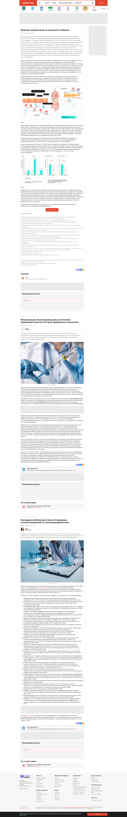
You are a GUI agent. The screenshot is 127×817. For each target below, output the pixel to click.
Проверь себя (40, 801)
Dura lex (57, 783)
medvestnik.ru (90, 808)
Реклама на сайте (95, 787)
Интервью (57, 794)
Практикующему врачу (65, 3)
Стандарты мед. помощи (79, 790)
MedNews (57, 797)
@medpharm (73, 470)
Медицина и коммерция (62, 775)
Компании (25, 274)
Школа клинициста (29, 27)
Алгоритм (36, 27)
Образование (39, 779)
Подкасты (93, 778)
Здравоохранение (33, 316)
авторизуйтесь (37, 507)
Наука (37, 781)
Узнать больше (52, 209)
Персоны (75, 779)
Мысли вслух (58, 785)
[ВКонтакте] (81, 270)
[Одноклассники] (83, 270)
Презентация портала (96, 790)
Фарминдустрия (40, 786)
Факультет (57, 799)
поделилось (41, 587)
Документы (78, 3)
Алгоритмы (75, 785)
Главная (22, 27)
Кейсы (92, 792)
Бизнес (54, 3)
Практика (38, 785)
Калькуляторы (76, 783)
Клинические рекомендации (80, 786)
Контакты (94, 797)
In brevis (38, 797)
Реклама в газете (95, 789)
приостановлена (31, 715)
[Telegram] (77, 270)
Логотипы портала (96, 794)
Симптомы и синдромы (78, 792)
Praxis (56, 796)
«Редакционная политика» (25, 785)
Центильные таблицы (78, 788)
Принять (97, 814)
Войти (102, 3)
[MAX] (79, 270)
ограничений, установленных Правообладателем (76, 807)
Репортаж (57, 792)
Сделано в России (59, 781)
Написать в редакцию (96, 800)
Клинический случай (41, 794)
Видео (56, 790)
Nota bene (39, 799)
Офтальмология (95, 781)
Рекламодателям (96, 785)
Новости (47, 3)
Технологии (39, 783)
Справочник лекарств (78, 793)
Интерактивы (94, 779)
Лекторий (38, 796)
